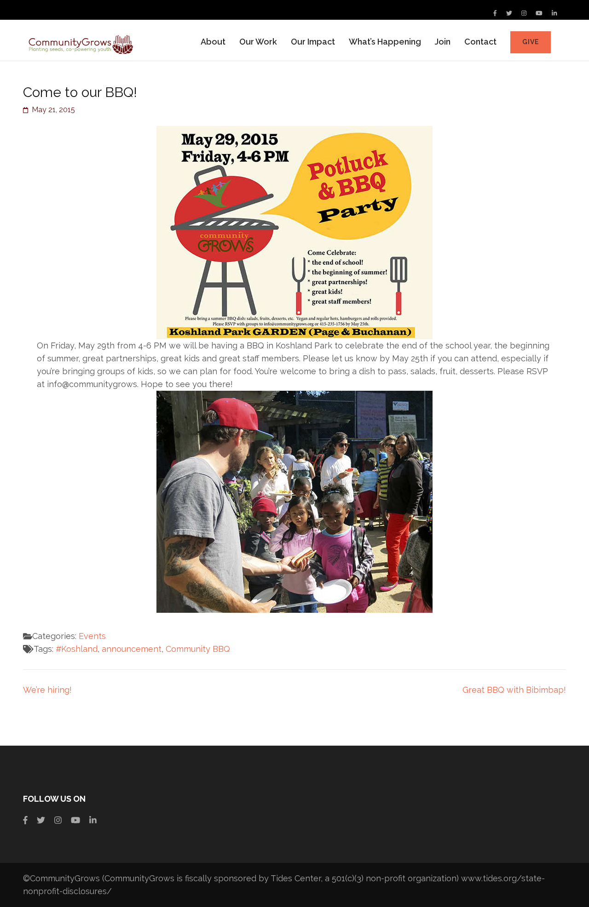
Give (530, 42)
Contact (480, 41)
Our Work (258, 41)
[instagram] (523, 13)
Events (92, 636)
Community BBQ (198, 649)
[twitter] (509, 13)
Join (442, 41)
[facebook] (495, 13)
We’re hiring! (47, 690)
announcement (132, 649)
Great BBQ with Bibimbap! (514, 690)
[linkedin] (554, 13)
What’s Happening (385, 41)
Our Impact (313, 41)
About (213, 41)
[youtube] (539, 13)
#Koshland (77, 649)
